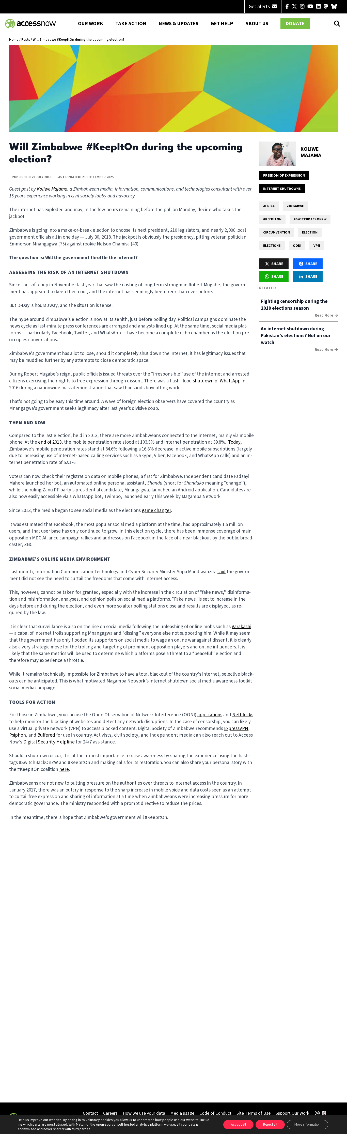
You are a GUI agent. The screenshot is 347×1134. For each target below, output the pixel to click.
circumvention (276, 232)
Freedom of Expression (284, 175)
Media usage (182, 1113)
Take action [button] (130, 23)
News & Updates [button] (178, 23)
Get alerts (260, 6)
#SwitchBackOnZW (310, 219)
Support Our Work (292, 1113)
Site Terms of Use (253, 1113)
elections (272, 245)
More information (307, 1124)
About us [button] (256, 23)
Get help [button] (222, 23)
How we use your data (144, 1113)
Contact (90, 1113)
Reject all (270, 1124)
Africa (269, 206)
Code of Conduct (215, 1113)
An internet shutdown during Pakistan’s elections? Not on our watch (295, 335)
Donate (295, 23)
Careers (110, 1113)
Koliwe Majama (311, 152)
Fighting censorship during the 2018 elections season (294, 305)
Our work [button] (90, 23)
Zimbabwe (295, 206)
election (310, 232)
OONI (297, 245)
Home (14, 39)
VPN (316, 245)
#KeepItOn (272, 219)
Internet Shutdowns (282, 188)
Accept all (238, 1124)
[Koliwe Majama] (277, 154)
